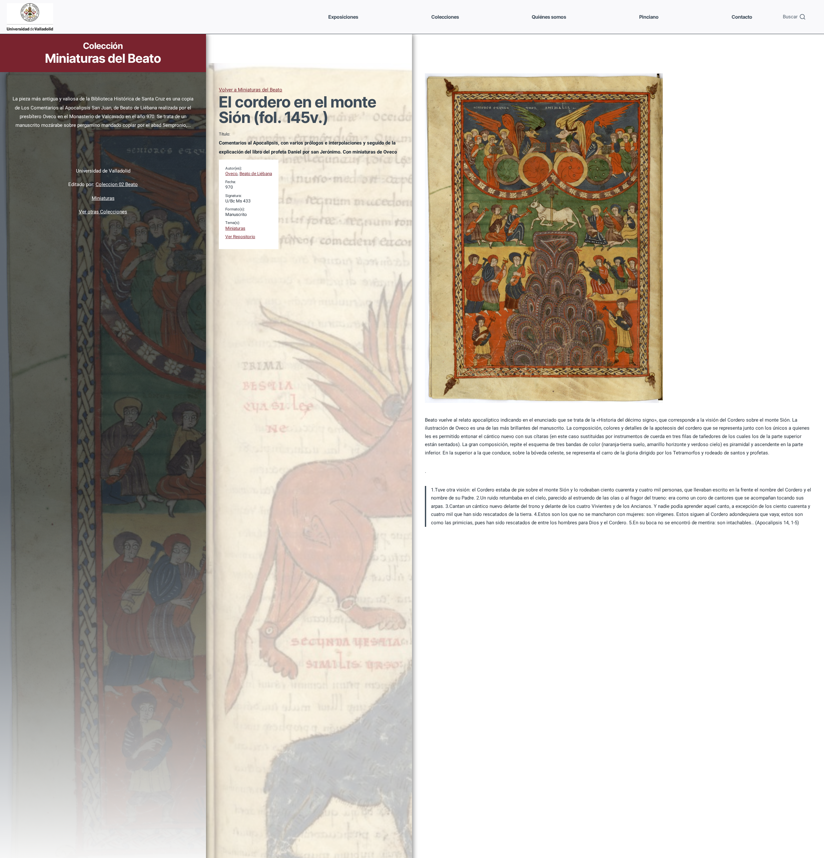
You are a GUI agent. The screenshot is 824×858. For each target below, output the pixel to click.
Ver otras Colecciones (103, 211)
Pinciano (649, 17)
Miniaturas (103, 198)
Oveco (231, 174)
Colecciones (445, 17)
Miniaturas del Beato (103, 58)
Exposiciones (343, 17)
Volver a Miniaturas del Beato (250, 89)
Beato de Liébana (255, 174)
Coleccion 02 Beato (117, 184)
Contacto (742, 17)
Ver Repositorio (240, 237)
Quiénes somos (549, 17)
